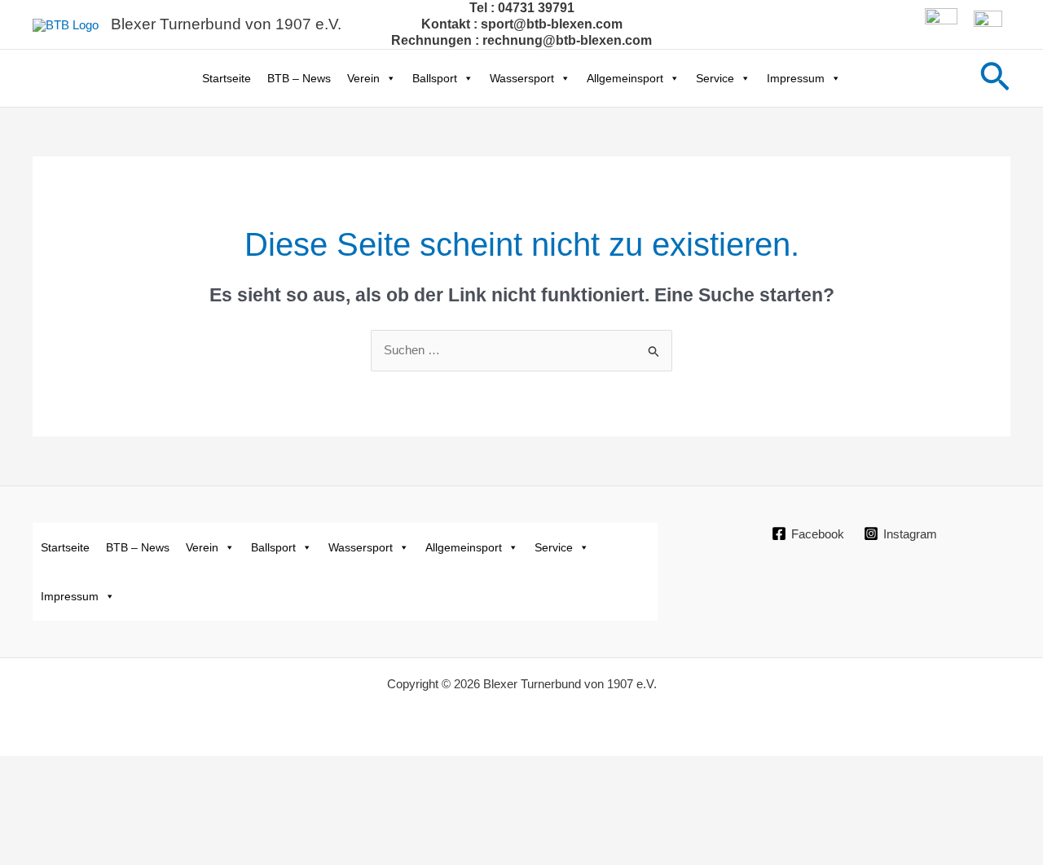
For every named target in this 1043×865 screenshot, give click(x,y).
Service (715, 78)
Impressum (796, 78)
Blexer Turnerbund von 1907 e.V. (226, 24)
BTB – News (299, 78)
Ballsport (434, 78)
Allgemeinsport (625, 78)
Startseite (226, 78)
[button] (994, 78)
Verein (363, 78)
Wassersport (522, 78)
